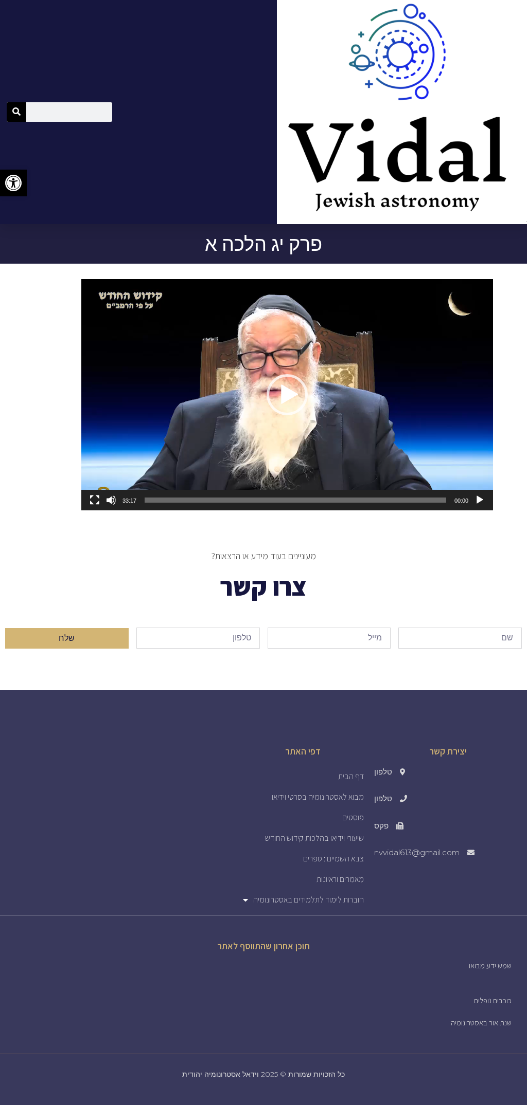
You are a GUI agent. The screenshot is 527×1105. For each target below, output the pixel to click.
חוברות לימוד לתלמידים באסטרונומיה (308, 899)
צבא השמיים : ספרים (333, 858)
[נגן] (480, 500)
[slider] (295, 500)
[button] (287, 394)
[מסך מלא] (95, 500)
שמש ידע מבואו (490, 965)
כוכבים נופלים (493, 1000)
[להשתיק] (111, 500)
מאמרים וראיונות (340, 879)
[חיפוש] (16, 112)
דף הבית (351, 776)
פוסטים (353, 817)
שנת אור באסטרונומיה (481, 1022)
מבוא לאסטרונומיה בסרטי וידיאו (318, 796)
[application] (287, 394)
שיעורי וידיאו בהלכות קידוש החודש (314, 838)
